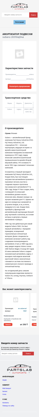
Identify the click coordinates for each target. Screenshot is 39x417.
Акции (4, 380)
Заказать (8, 324)
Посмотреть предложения (19, 86)
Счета (4, 394)
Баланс (4, 391)
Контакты (5, 403)
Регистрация (19, 22)
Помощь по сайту (8, 406)
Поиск (33, 15)
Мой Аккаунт (6, 388)
